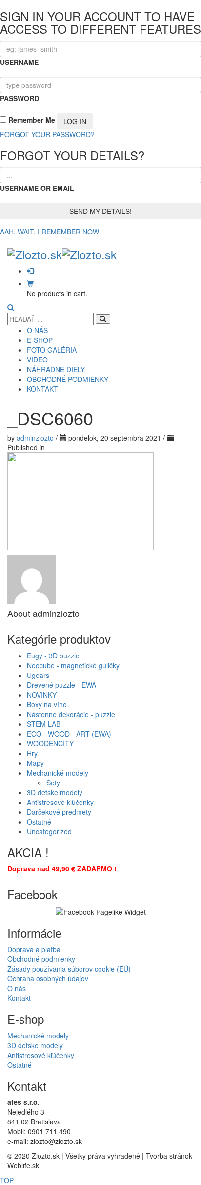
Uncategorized (49, 831)
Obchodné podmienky (41, 959)
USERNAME (19, 62)
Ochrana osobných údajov (47, 978)
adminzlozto (36, 438)
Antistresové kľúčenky (60, 802)
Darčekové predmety (59, 812)
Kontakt (19, 998)
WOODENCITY (50, 743)
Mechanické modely (57, 773)
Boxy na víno (47, 704)
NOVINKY (42, 694)
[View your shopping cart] (30, 283)
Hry (32, 753)
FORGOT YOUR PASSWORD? (47, 134)
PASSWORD (19, 98)
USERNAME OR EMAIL (37, 188)
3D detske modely (54, 792)
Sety (53, 782)
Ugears (38, 675)
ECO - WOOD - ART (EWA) (69, 734)
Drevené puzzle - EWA (61, 685)
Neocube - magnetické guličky (73, 665)
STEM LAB (43, 724)
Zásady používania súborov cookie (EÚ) (69, 968)
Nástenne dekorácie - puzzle (71, 714)
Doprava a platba (33, 949)
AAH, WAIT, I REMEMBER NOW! (50, 231)
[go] (103, 319)
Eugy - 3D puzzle (53, 655)
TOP (7, 1180)
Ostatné (39, 821)
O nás (16, 988)
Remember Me (30, 120)
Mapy (35, 763)
